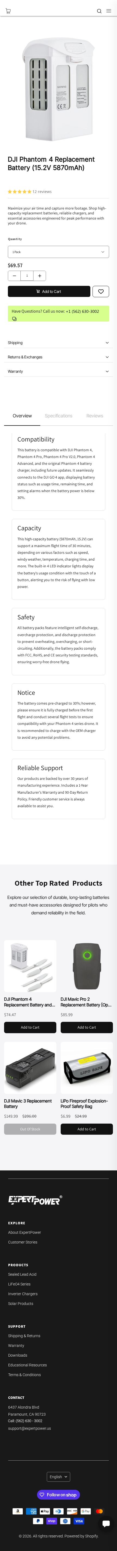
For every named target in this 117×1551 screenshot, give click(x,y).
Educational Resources (27, 1365)
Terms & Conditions (24, 1375)
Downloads (17, 1355)
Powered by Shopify (81, 1536)
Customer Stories (22, 1242)
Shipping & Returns (24, 1336)
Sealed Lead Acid (22, 1274)
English (56, 1477)
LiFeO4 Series (19, 1284)
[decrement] (14, 276)
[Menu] (106, 11)
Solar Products (20, 1303)
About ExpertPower (24, 1232)
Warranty (16, 1345)
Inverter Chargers (23, 1294)
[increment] (39, 276)
